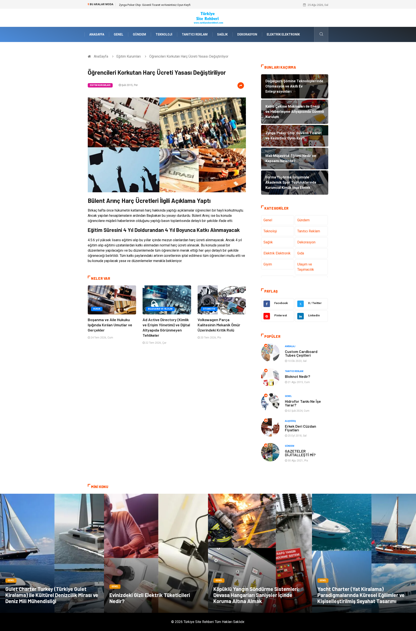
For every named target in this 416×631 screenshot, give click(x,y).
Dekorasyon (247, 34)
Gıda (300, 253)
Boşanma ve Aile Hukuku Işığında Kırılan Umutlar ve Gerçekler (110, 324)
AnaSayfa (96, 34)
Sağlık (222, 34)
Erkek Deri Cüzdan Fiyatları (300, 428)
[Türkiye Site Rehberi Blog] (208, 17)
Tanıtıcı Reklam (195, 34)
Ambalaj (290, 346)
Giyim (267, 264)
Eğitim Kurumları (128, 56)
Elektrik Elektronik (283, 34)
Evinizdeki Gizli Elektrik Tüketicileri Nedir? (149, 598)
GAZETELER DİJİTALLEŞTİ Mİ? (300, 453)
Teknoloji (164, 34)
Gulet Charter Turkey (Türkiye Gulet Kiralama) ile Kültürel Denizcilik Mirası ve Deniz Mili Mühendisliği (51, 595)
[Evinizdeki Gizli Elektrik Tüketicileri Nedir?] (156, 553)
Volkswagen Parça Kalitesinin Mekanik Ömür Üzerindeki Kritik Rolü (219, 324)
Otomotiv (209, 309)
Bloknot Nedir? (297, 376)
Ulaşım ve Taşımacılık (305, 267)
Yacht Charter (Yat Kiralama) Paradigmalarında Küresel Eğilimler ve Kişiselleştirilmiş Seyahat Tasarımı (361, 595)
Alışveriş (290, 421)
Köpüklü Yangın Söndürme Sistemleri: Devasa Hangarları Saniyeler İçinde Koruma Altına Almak (256, 595)
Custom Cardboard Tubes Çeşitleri (301, 353)
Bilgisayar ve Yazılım (160, 309)
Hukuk (96, 309)
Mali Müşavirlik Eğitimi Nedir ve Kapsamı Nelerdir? (150, 4)
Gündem (139, 34)
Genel (118, 34)
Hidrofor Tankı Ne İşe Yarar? (303, 403)
